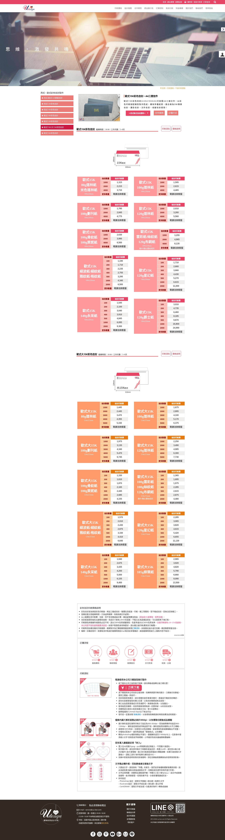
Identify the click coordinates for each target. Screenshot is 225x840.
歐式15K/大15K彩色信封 (54, 127)
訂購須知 (136, 628)
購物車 (189, 2)
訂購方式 (173, 113)
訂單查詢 (206, 2)
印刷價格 (170, 88)
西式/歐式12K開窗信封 (53, 98)
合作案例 (159, 113)
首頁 (163, 88)
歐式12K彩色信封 (51, 121)
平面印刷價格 (180, 88)
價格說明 (176, 128)
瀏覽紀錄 (178, 2)
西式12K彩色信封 (51, 103)
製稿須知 (137, 714)
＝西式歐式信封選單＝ (137, 113)
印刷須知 (166, 128)
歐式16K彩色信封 (51, 133)
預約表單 (104, 823)
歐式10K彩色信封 (51, 115)
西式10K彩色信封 (51, 109)
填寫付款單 (198, 2)
